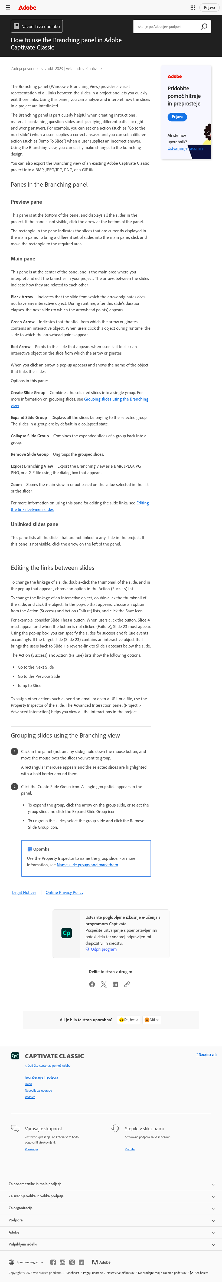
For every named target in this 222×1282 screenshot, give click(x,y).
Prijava (209, 7)
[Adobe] (27, 7)
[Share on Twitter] (103, 986)
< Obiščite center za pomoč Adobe (47, 1066)
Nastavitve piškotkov (120, 1273)
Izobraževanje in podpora (41, 1077)
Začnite (130, 1149)
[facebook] (53, 1262)
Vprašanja (31, 1149)
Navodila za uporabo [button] (40, 26)
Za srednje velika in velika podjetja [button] (36, 1196)
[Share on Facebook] (92, 986)
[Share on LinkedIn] (115, 986)
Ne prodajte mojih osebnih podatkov (162, 1273)
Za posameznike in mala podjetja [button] (35, 1184)
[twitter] (72, 1262)
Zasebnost (72, 1273)
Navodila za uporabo (38, 1090)
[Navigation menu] (8, 7)
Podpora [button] (16, 1220)
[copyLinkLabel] (127, 986)
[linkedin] (81, 1262)
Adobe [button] (14, 1232)
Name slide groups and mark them (87, 864)
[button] (192, 7)
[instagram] (62, 1262)
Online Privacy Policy (64, 892)
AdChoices (201, 1273)
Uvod (28, 1084)
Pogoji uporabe (93, 1273)
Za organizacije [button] (20, 1208)
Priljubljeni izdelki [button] (23, 1244)
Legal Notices (24, 892)
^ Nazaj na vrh (206, 1054)
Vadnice (30, 1097)
